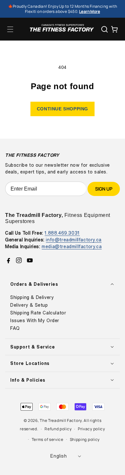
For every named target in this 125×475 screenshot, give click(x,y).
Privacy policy (91, 429)
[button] (10, 29)
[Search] (104, 29)
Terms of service (47, 439)
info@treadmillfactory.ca (73, 239)
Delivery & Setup (29, 305)
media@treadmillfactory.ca (72, 246)
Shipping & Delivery (32, 297)
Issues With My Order (34, 320)
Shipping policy (85, 439)
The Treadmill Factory (61, 420)
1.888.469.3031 (62, 232)
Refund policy (58, 429)
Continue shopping (62, 108)
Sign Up (103, 189)
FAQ (15, 328)
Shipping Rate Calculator (38, 312)
